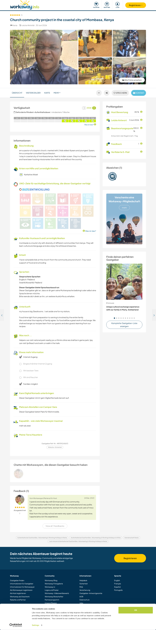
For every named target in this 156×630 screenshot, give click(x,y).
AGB (81, 596)
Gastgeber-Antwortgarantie (90, 593)
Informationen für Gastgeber (21, 583)
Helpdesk (83, 580)
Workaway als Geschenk (20, 596)
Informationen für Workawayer (22, 587)
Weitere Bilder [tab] (33, 93)
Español (117, 587)
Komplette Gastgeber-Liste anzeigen (124, 325)
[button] (114, 318)
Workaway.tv (50, 587)
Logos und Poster (52, 590)
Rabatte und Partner (18, 600)
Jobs (81, 603)
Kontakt (139, 93)
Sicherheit (83, 583)
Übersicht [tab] (17, 93)
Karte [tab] (47, 93)
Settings (35, 625)
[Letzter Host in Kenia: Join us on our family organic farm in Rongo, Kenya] (2, 315)
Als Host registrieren (18, 593)
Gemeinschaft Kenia (131, 538)
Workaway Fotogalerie (54, 583)
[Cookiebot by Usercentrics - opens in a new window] (15, 625)
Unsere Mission (51, 603)
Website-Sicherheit (55, 447)
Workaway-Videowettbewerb (57, 593)
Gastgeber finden (17, 580)
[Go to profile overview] (55, 473)
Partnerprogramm (52, 600)
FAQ (81, 587)
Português (118, 590)
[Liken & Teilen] (106, 93)
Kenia (14, 25)
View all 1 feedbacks (55, 526)
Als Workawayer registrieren (21, 590)
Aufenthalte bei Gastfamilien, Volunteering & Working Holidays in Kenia (42, 538)
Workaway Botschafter (54, 596)
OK (135, 610)
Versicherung (84, 590)
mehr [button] (56, 93)
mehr (124, 207)
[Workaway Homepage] (24, 4)
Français (117, 583)
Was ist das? (90, 231)
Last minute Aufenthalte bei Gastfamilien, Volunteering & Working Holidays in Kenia (78, 541)
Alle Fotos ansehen (133, 80)
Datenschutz (84, 600)
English (117, 580)
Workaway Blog (51, 580)
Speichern (121, 93)
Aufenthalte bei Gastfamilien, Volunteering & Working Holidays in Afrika (96, 538)
